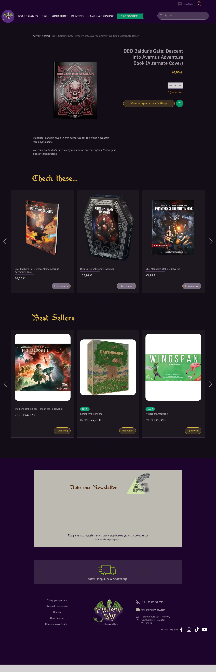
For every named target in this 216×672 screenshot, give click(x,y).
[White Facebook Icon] (181, 629)
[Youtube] (204, 629)
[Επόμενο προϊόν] (211, 241)
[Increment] (180, 85)
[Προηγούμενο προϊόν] (5, 241)
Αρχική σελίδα (41, 36)
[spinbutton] (175, 85)
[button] (199, 3)
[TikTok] (197, 629)
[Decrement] (170, 85)
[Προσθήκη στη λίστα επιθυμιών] (179, 103)
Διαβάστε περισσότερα (45, 153)
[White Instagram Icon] (189, 629)
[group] (108, 241)
